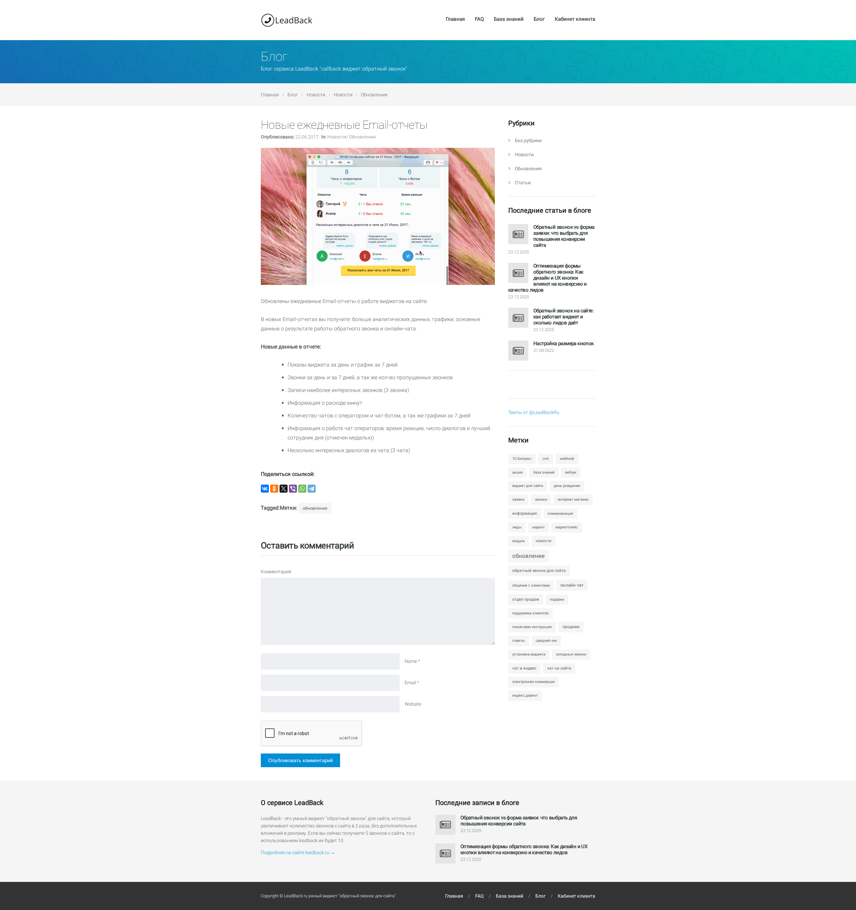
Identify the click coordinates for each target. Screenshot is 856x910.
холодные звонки (571, 654)
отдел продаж (525, 599)
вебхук (570, 472)
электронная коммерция (533, 682)
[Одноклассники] (274, 489)
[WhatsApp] (302, 489)
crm (545, 459)
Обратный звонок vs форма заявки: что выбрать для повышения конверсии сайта (564, 236)
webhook (567, 459)
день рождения (567, 486)
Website (413, 704)
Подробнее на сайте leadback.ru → (298, 852)
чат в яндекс (524, 668)
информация (524, 513)
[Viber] (293, 489)
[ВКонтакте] (265, 489)
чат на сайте (559, 668)
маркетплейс (566, 527)
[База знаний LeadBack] (286, 20)
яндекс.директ (525, 695)
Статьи (523, 182)
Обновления (374, 94)
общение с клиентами (531, 585)
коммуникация (560, 513)
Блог (539, 19)
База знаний (509, 19)
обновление (315, 508)
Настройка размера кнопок (563, 343)
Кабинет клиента (575, 19)
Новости (316, 94)
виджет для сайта (527, 486)
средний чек (546, 640)
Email (412, 682)
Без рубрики (528, 140)
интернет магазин (573, 499)
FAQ (479, 19)
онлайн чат (571, 585)
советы (518, 640)
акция (517, 472)
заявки (518, 499)
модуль (518, 541)
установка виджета (528, 654)
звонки (541, 499)
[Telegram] (312, 489)
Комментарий (276, 571)
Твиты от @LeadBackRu (533, 412)
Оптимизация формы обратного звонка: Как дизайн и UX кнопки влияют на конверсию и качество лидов (547, 278)
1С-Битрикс (522, 459)
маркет (538, 527)
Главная (455, 19)
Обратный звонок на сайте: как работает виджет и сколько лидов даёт (563, 317)
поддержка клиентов (530, 613)
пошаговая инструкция (532, 627)
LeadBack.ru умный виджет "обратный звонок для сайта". (340, 895)
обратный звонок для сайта (539, 570)
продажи (570, 626)
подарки (557, 599)
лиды (517, 527)
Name (412, 661)
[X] (284, 489)
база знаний (543, 472)
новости (543, 540)
